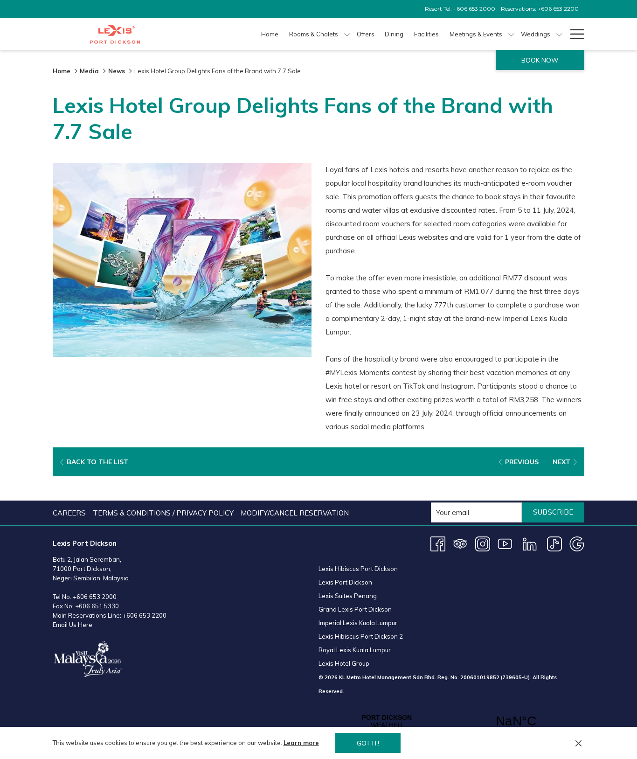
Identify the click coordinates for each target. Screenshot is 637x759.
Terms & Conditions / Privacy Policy (163, 512)
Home (61, 71)
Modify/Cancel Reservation (295, 512)
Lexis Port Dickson (345, 582)
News (116, 71)
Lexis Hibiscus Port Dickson (358, 568)
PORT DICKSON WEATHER (451, 721)
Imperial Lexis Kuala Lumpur (357, 623)
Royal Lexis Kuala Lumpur (354, 650)
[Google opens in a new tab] (576, 543)
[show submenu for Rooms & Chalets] (347, 34)
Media (89, 71)
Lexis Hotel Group (343, 663)
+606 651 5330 (97, 606)
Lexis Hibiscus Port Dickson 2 (360, 636)
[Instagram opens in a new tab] (482, 543)
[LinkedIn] (530, 543)
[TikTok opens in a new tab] (554, 543)
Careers (69, 512)
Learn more (301, 742)
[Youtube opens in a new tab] (505, 543)
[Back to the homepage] (115, 34)
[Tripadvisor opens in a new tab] (460, 543)
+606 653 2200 (144, 615)
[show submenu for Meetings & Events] (511, 34)
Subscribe (553, 512)
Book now (540, 60)
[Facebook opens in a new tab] (437, 543)
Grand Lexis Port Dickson (355, 609)
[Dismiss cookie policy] (578, 743)
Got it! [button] (368, 743)
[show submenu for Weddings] (559, 34)
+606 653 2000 (95, 596)
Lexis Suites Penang (347, 595)
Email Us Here (72, 624)
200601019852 (479, 677)
